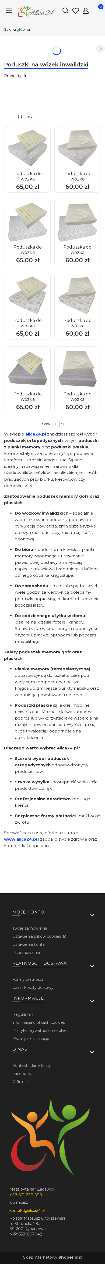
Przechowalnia (26, 952)
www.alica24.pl (20, 839)
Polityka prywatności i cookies (40, 1030)
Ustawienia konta (28, 944)
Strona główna (17, 29)
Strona (45, 424)
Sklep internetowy (50, 1257)
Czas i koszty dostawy (33, 987)
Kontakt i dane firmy (31, 1065)
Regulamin (22, 1014)
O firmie (20, 1081)
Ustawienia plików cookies (37, 936)
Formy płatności (27, 979)
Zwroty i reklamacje (30, 1038)
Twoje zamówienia (29, 928)
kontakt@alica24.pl (27, 1210)
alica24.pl (35, 434)
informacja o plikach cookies (38, 1022)
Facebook (21, 1073)
